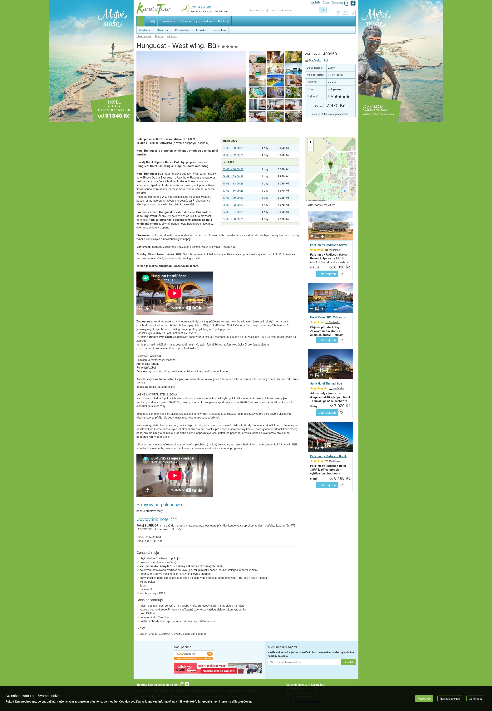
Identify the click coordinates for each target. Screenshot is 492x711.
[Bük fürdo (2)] (275, 93)
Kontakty (223, 21)
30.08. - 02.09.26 (233, 155)
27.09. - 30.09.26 (233, 219)
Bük (326, 60)
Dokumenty (337, 2)
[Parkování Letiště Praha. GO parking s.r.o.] (194, 656)
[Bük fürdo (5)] (275, 81)
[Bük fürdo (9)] (257, 69)
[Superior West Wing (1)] (257, 116)
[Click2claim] (218, 669)
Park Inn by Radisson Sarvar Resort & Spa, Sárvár (330, 245)
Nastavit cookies (450, 698)
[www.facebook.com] (353, 3)
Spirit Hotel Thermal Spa (326, 383)
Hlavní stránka (141, 21)
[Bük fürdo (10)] (294, 57)
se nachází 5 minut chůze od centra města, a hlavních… (329, 258)
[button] (330, 164)
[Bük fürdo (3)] (257, 93)
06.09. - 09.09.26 (233, 176)
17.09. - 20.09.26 (233, 197)
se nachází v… (330, 397)
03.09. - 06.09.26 (233, 169)
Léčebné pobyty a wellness (197, 21)
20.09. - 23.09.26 (233, 205)
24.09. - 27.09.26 (233, 212)
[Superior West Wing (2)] (294, 104)
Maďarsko (314, 60)
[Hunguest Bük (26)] (294, 116)
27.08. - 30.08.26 (233, 148)
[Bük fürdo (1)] (275, 116)
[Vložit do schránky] (341, 273)
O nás (326, 2)
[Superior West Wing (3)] (275, 104)
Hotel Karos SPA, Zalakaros (328, 317)
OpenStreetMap (313, 200)
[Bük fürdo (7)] (294, 69)
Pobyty (151, 21)
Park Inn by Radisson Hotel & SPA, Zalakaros (330, 456)
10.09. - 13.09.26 (233, 183)
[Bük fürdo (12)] (294, 93)
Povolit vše (424, 698)
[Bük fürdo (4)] (294, 81)
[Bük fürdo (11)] (275, 57)
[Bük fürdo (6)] (257, 81)
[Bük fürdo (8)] (275, 69)
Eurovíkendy (168, 21)
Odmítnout (475, 698)
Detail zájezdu (327, 274)
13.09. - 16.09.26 (233, 190)
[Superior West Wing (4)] (257, 104)
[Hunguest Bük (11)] (191, 88)
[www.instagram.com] (346, 3)
